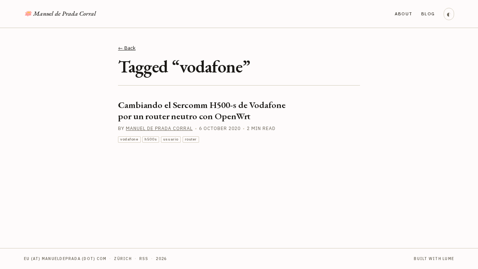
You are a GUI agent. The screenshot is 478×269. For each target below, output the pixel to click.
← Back (127, 47)
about (404, 13)
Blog (428, 13)
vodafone (129, 139)
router (191, 139)
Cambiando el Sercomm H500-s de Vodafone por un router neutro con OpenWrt (201, 110)
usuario (171, 139)
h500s (151, 139)
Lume (448, 258)
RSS (144, 258)
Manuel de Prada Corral (159, 128)
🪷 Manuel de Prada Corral (60, 13)
